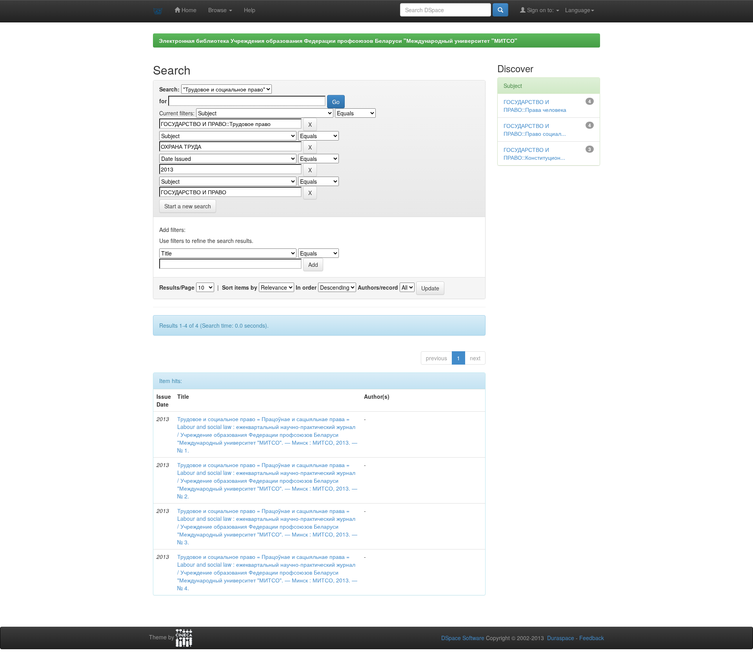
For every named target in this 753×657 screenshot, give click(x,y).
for (163, 101)
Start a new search (187, 206)
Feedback (591, 638)
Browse (218, 10)
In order (306, 287)
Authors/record (378, 287)
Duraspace (560, 638)
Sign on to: (540, 10)
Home (188, 10)
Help (249, 10)
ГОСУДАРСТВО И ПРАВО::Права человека (535, 105)
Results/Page (177, 287)
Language (577, 10)
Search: (169, 89)
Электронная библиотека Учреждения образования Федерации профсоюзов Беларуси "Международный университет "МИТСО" (338, 40)
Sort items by (239, 287)
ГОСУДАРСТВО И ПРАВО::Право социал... (535, 129)
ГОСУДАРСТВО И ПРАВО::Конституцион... (534, 153)
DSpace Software (462, 638)
